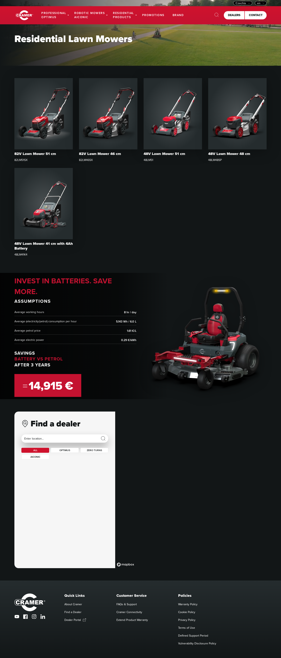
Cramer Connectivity (129, 612)
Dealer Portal (72, 620)
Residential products (123, 15)
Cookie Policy (186, 612)
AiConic (35, 457)
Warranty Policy (187, 604)
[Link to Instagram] (34, 616)
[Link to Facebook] (25, 616)
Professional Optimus (53, 15)
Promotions (153, 15)
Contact (255, 15)
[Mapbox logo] (125, 564)
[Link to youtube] (17, 616)
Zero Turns (94, 450)
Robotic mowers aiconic (89, 15)
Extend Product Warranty (132, 620)
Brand (178, 15)
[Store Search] (103, 438)
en (258, 3)
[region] (191, 490)
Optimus (64, 450)
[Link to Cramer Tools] (24, 15)
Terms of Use (186, 628)
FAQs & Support (126, 604)
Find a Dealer (72, 612)
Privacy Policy (186, 620)
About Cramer (73, 604)
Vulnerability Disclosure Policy (197, 643)
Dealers (234, 15)
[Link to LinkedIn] (43, 616)
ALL (35, 450)
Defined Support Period (193, 635)
